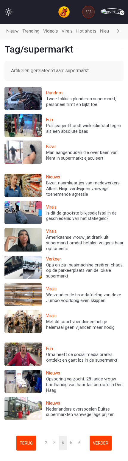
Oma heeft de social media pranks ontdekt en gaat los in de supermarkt (81, 357)
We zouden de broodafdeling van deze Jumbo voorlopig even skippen (83, 297)
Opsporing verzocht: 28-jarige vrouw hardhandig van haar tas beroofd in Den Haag (84, 385)
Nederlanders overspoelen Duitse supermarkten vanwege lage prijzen (80, 412)
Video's (50, 30)
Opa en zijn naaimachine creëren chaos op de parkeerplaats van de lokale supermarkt (84, 271)
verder (100, 443)
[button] (118, 31)
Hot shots (86, 30)
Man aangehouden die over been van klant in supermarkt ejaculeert (82, 155)
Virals (67, 30)
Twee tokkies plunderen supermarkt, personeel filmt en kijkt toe (81, 101)
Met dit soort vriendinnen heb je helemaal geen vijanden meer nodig (80, 324)
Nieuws (107, 30)
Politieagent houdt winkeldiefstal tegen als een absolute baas (83, 128)
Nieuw (12, 30)
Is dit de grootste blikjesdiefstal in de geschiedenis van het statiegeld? (81, 216)
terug (26, 443)
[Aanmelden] (112, 11)
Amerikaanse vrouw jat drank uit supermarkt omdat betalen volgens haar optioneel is (85, 243)
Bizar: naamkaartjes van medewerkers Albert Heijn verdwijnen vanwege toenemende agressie (83, 189)
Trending (31, 30)
